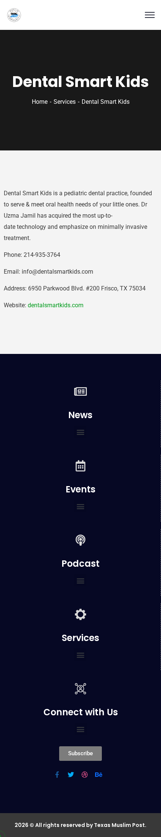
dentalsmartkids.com (55, 305)
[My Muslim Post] (14, 15)
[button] (80, 432)
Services (65, 101)
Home (40, 101)
